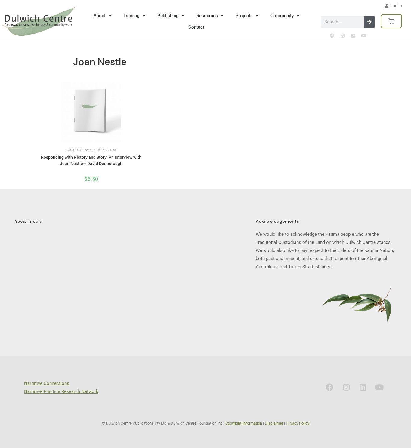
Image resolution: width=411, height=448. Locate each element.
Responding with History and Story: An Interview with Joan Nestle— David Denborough (91, 160)
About (100, 15)
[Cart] (391, 21)
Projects (244, 15)
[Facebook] (331, 35)
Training (131, 15)
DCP (100, 150)
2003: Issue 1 (85, 150)
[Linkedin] (352, 35)
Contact (196, 27)
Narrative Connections (46, 383)
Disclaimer (274, 423)
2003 (70, 150)
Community (282, 15)
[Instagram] (342, 35)
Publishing (168, 15)
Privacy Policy (297, 423)
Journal (110, 150)
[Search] (369, 22)
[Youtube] (363, 35)
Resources (207, 15)
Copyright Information (243, 423)
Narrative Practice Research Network (61, 391)
